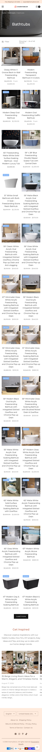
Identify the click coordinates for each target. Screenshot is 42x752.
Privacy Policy (31, 724)
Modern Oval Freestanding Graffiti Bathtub (31, 115)
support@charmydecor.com (31, 2)
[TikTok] (26, 734)
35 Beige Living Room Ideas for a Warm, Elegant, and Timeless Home (20, 677)
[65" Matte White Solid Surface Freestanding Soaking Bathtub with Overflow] (11, 487)
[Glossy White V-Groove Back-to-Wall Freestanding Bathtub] (11, 56)
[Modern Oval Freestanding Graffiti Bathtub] (31, 99)
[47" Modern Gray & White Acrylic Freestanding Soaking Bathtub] (11, 583)
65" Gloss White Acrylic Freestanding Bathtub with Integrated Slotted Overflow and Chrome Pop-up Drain (11, 557)
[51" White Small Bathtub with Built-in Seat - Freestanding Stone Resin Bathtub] (11, 182)
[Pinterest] (23, 734)
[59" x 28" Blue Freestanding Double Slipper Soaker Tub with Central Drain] (31, 139)
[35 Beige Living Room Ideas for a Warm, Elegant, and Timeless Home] (20, 662)
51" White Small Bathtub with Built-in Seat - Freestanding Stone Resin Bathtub (11, 200)
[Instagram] (19, 734)
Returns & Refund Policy (14, 724)
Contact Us (28, 728)
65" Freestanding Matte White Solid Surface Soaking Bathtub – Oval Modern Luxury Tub (11, 158)
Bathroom (12, 13)
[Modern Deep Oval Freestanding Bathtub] (11, 99)
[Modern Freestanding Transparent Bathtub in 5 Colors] (31, 56)
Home (4, 13)
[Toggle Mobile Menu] (4, 6)
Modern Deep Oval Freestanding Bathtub (11, 115)
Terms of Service (16, 728)
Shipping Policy (25, 720)
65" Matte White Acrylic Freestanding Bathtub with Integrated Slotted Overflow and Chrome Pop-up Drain (31, 508)
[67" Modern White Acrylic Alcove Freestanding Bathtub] (31, 535)
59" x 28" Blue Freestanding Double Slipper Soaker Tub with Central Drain (31, 158)
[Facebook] (16, 734)
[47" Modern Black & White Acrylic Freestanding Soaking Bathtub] (31, 583)
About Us (14, 720)
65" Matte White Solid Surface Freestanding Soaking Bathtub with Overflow (11, 505)
